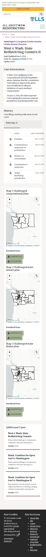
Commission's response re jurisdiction (21, 147)
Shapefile (16, 256)
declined (16, 98)
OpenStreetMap (19, 245)
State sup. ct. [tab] (12, 123)
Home (4, 35)
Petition (18, 139)
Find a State (23, 9)
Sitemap (33, 550)
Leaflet (10, 245)
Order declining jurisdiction (19, 175)
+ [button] (9, 199)
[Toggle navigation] (42, 27)
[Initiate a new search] (36, 199)
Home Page (35, 526)
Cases (12, 35)
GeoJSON (15, 261)
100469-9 (16, 59)
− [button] (9, 203)
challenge (22, 75)
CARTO (36, 245)
